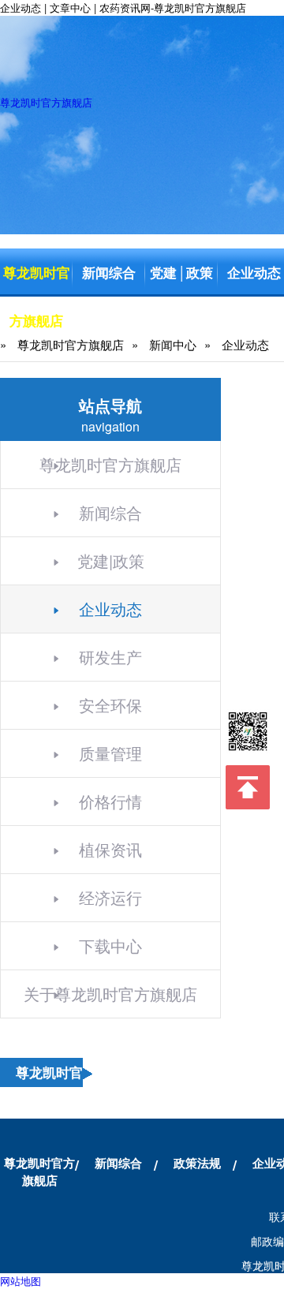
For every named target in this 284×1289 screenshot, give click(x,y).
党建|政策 (110, 560)
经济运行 (110, 897)
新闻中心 (172, 344)
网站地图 (20, 1280)
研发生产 (110, 656)
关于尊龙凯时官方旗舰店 (110, 993)
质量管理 (110, 753)
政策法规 (197, 1162)
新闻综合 (109, 272)
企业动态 (110, 608)
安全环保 (110, 704)
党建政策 (181, 272)
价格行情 (110, 801)
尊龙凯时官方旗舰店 (46, 102)
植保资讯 (110, 849)
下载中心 (110, 945)
